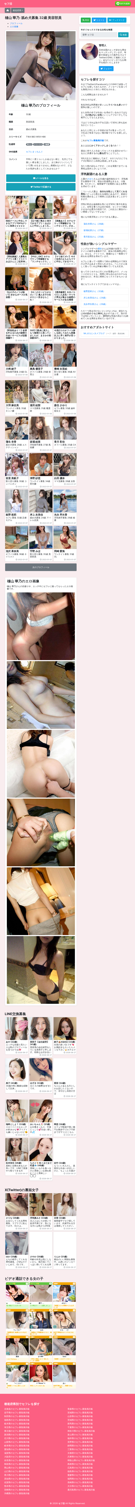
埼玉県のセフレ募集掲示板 (17, 1427)
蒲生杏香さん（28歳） (94, 223)
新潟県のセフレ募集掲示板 (17, 1434)
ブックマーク (118, 20)
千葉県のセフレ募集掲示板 (80, 1427)
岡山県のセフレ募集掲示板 (17, 1467)
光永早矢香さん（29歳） (95, 304)
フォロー (107, 68)
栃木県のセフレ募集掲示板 (17, 1423)
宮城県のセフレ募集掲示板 (80, 1412)
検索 (124, 34)
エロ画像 (14, 26)
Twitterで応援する (42, 186)
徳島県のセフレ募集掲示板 (80, 1471)
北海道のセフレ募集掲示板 (17, 1409)
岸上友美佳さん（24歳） (95, 297)
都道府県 (17, 10)
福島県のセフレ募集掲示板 (17, 1420)
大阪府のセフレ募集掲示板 (17, 1456)
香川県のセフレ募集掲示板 (17, 1475)
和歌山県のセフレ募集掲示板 (81, 1460)
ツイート (100, 20)
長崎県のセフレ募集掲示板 (80, 1482)
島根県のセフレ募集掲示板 (80, 1464)
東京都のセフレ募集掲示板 (17, 1431)
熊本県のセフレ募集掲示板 (17, 1486)
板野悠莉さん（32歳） (94, 291)
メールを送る (42, 178)
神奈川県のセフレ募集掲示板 (81, 1431)
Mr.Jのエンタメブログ (94, 333)
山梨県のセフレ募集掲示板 (17, 1442)
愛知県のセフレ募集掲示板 (17, 1449)
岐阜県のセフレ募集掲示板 (17, 1445)
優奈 (100, 248)
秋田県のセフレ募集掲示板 (17, 1416)
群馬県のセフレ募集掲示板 (80, 1423)
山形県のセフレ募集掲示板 (80, 1416)
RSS (86, 20)
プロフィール (16, 23)
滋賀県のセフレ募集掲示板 (17, 1453)
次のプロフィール (40, 567)
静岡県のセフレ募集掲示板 (80, 1445)
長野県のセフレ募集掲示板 (80, 1442)
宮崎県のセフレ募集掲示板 (17, 1489)
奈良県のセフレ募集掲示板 (17, 1460)
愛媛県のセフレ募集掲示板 (80, 1475)
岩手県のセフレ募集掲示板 (17, 1412)
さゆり (90, 178)
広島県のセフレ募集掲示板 (80, 1467)
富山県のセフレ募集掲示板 (80, 1434)
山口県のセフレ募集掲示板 (17, 1471)
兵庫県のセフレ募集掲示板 (80, 1456)
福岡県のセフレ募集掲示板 (80, 1478)
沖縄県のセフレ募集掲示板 (17, 1493)
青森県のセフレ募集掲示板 (80, 1409)
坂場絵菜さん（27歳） (94, 230)
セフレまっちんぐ (34, 151)
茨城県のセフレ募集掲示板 (80, 1420)
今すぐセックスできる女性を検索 (96, 29)
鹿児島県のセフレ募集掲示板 (81, 1489)
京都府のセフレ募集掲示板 (80, 1453)
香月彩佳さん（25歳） (94, 236)
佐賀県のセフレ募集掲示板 (17, 1482)
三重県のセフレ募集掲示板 (80, 1449)
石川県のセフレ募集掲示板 (17, 1438)
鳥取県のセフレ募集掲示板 (17, 1464)
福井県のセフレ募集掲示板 (80, 1438)
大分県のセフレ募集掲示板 (80, 1486)
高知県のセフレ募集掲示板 (17, 1478)
